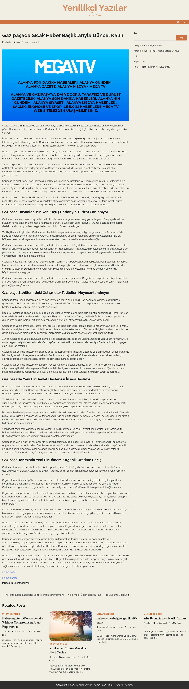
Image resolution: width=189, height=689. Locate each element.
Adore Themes (124, 685)
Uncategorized (21, 583)
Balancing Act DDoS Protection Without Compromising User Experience (23, 623)
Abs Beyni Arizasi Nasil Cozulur (165, 618)
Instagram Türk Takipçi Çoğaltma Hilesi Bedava (156, 51)
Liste (136, 56)
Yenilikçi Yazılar (94, 8)
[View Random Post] (177, 22)
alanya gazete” (10, 578)
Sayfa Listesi (140, 61)
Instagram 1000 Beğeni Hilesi (148, 45)
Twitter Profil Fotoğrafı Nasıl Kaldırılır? (152, 67)
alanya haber (9, 572)
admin (36, 42)
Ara (135, 33)
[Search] (184, 22)
